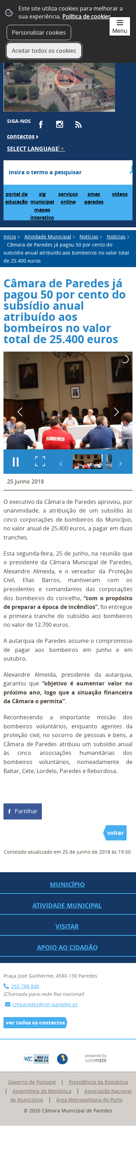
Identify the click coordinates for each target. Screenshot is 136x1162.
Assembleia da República (42, 1091)
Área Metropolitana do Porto (89, 1099)
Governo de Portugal (32, 1082)
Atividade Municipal (47, 236)
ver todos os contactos (35, 1022)
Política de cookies (86, 16)
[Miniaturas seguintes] (120, 463)
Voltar (115, 833)
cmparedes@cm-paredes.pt (45, 1004)
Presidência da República (98, 1082)
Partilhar (26, 811)
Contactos (21, 136)
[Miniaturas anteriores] (61, 463)
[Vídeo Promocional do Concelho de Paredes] (59, 82)
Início (9, 236)
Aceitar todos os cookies (44, 50)
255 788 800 (25, 986)
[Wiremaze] (95, 1057)
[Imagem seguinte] (116, 412)
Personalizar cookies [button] (39, 32)
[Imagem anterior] (19, 412)
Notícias (89, 236)
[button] (88, 461)
